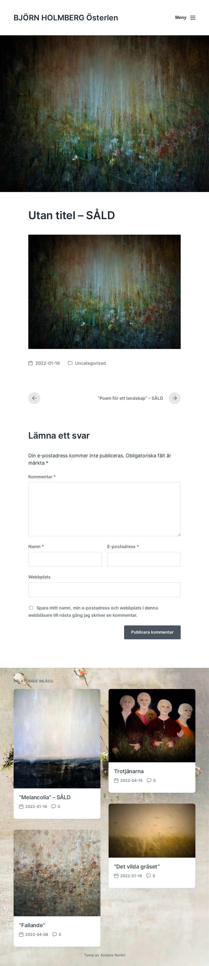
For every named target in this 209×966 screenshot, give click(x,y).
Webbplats (39, 577)
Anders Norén (112, 955)
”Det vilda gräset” (137, 866)
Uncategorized (90, 363)
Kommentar (42, 476)
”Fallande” (32, 925)
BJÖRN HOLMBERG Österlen (66, 17)
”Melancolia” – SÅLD (44, 797)
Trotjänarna (129, 771)
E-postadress (123, 546)
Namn (36, 546)
